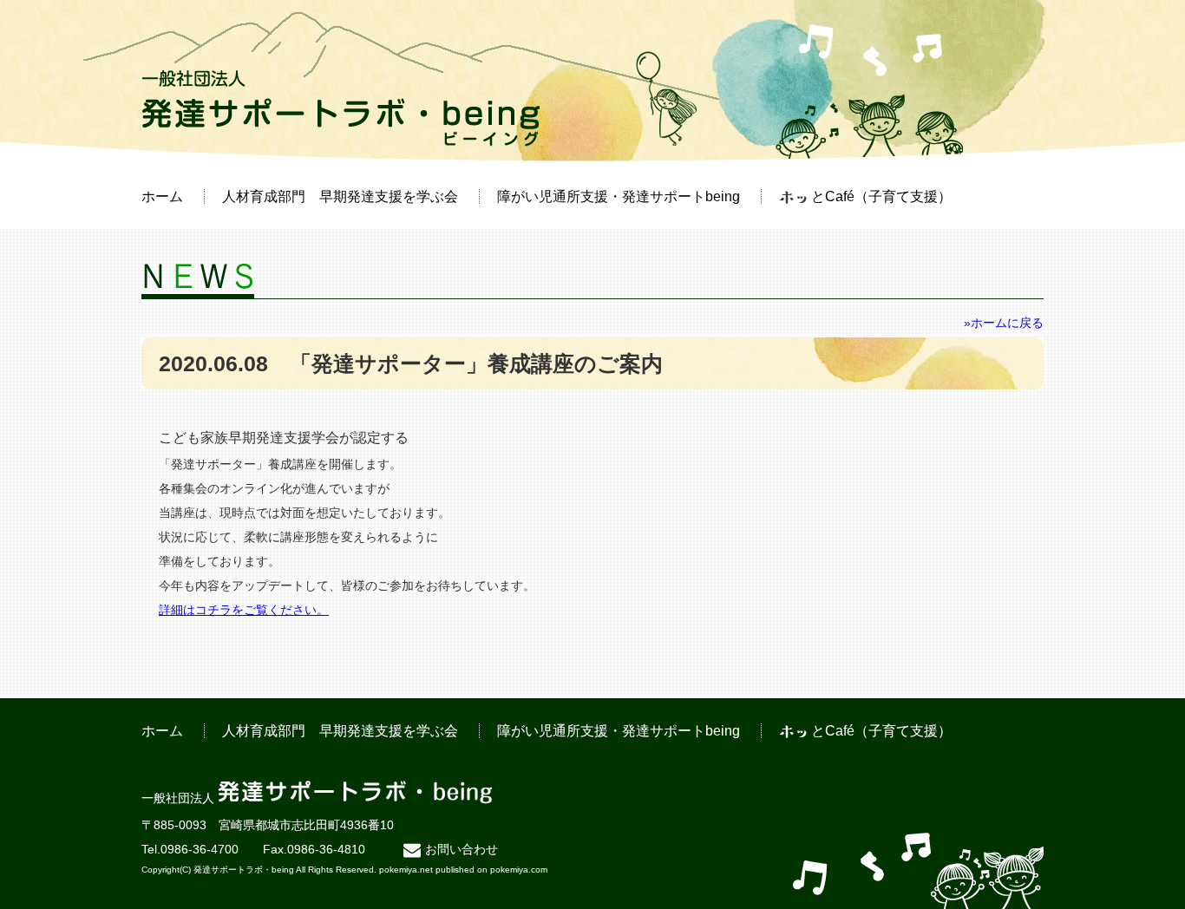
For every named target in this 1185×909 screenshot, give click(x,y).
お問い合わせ (461, 849)
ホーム (162, 196)
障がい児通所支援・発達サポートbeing (618, 196)
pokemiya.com (518, 869)
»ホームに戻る (1004, 323)
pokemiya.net (406, 869)
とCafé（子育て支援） (881, 196)
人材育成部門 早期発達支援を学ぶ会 (340, 196)
